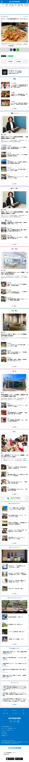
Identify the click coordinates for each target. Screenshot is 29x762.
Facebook (10, 721)
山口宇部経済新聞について (7, 726)
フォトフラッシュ (4, 16)
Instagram (18, 721)
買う (16, 4)
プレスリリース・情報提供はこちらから (9, 728)
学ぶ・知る (26, 4)
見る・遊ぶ (12, 4)
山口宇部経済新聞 (14, 2)
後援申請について (5, 735)
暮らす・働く (20, 4)
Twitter (14, 721)
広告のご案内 (4, 733)
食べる (7, 4)
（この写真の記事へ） (11, 45)
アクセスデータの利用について (7, 730)
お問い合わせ (4, 731)
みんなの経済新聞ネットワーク (14, 748)
